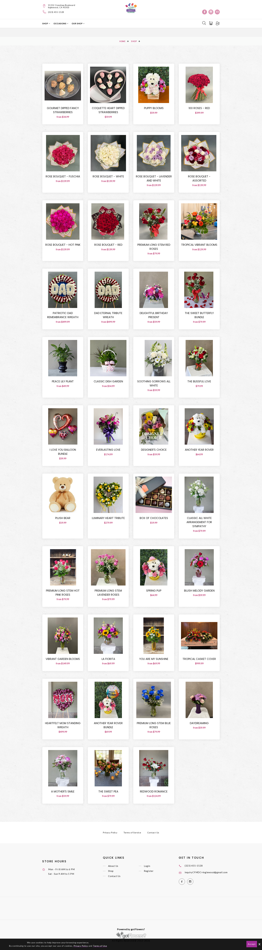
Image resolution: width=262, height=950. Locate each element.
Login (147, 866)
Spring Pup (153, 590)
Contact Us (153, 832)
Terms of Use (100, 946)
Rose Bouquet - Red (108, 245)
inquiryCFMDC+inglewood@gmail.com (206, 872)
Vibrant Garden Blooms (63, 659)
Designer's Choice (154, 450)
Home (122, 41)
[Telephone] (44, 11)
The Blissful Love (199, 381)
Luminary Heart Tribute (108, 518)
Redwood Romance (154, 791)
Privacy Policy (110, 832)
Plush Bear (62, 518)
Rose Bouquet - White (108, 176)
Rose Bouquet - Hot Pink (62, 245)
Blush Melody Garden (199, 590)
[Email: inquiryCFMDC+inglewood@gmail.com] (217, 12)
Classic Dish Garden (108, 381)
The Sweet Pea (108, 791)
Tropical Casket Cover (199, 659)
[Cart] (211, 23)
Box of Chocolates (154, 518)
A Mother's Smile (62, 791)
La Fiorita (108, 659)
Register (149, 871)
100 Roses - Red (199, 108)
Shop (45, 23)
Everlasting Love (108, 450)
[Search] (204, 23)
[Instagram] (210, 12)
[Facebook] (204, 12)
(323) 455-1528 (56, 12)
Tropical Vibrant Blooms (199, 245)
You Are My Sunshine (153, 659)
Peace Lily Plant (63, 381)
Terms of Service (132, 832)
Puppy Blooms (154, 108)
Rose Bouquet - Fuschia (63, 176)
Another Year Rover (199, 450)
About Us (113, 866)
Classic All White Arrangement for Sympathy (199, 522)
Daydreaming (199, 723)
